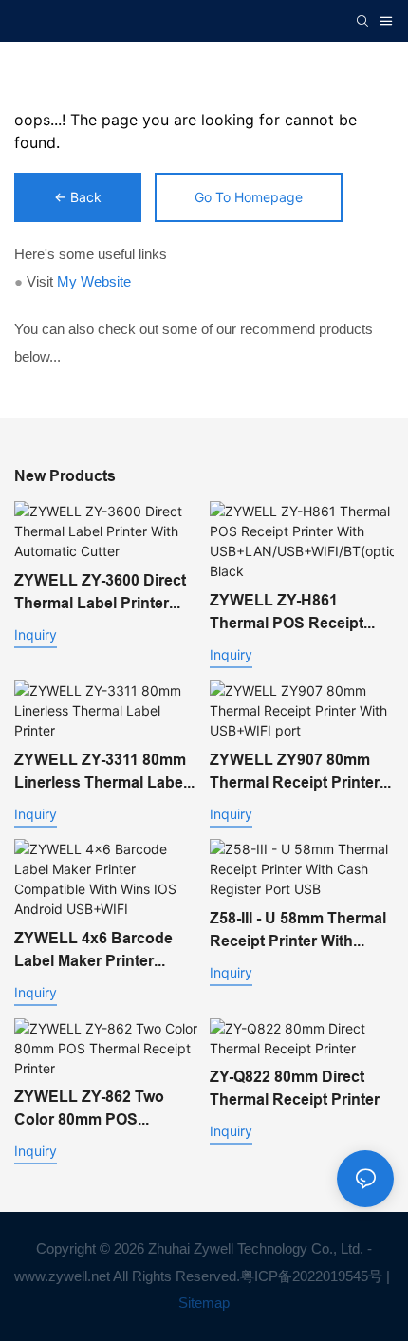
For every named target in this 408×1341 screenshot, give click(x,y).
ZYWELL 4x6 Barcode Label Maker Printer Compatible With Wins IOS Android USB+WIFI (96, 951)
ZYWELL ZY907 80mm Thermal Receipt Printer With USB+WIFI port (295, 772)
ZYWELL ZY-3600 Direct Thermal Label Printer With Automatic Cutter (100, 593)
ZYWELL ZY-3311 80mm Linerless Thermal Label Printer (100, 772)
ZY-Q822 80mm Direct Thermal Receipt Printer (295, 1088)
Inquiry (35, 634)
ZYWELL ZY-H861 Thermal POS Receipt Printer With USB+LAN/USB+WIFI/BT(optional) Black (300, 613)
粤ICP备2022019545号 (311, 1276)
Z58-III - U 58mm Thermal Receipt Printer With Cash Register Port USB (298, 931)
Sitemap (204, 1302)
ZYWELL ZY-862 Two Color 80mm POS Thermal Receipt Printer (99, 1109)
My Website (94, 281)
